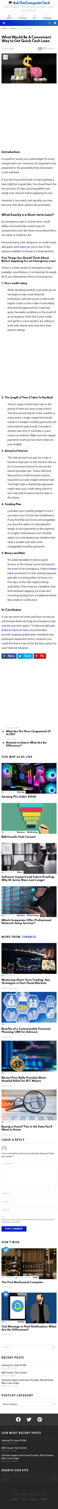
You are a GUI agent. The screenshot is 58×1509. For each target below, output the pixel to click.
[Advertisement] (29, 115)
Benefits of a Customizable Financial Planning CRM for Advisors (25, 1030)
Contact (14, 1499)
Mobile (21, 1322)
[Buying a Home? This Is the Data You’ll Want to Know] (29, 1105)
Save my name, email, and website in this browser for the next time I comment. (27, 1221)
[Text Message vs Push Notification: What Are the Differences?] (29, 1308)
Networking (33, 915)
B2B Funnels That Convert (18, 837)
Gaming (20, 792)
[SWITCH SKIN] (55, 23)
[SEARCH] (49, 23)
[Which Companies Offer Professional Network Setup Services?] (29, 901)
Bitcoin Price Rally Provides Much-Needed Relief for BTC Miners (24, 1079)
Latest (9, 18)
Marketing (32, 832)
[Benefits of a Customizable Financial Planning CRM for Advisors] (29, 1007)
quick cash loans (16, 246)
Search (54, 1347)
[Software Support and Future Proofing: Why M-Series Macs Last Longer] (29, 858)
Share (5, 57)
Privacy (34, 1499)
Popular (22, 18)
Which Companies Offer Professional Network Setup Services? (26, 922)
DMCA (44, 1499)
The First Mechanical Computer (22, 1282)
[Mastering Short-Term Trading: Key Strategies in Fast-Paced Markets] (29, 958)
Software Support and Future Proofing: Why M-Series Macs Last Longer (28, 879)
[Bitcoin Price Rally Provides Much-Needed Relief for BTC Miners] (29, 1056)
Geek (35, 1278)
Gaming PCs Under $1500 (18, 796)
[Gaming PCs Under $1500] (29, 778)
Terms (24, 1499)
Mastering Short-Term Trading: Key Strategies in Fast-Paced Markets (25, 982)
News (19, 872)
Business (21, 832)
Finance (29, 937)
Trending (47, 18)
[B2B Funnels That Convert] (29, 818)
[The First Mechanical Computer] (29, 1263)
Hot (35, 18)
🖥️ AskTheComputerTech (29, 3)
